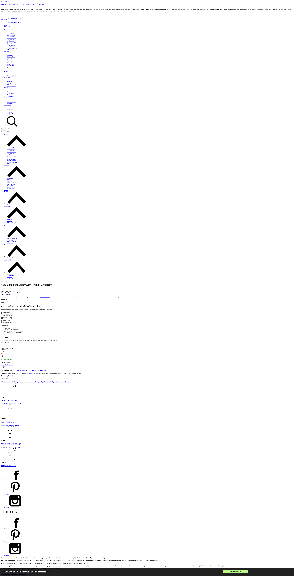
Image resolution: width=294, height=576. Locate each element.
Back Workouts (11, 36)
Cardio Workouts (11, 45)
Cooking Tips (10, 59)
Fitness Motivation (12, 91)
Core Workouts (11, 39)
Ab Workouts (10, 33)
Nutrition (6, 51)
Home (5, 25)
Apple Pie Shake (7, 422)
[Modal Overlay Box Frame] (147, 572)
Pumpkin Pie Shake (8, 466)
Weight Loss (7, 77)
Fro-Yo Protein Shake (9, 400)
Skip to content (5, 1)
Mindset (6, 67)
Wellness (6, 87)
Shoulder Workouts (12, 42)
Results (6, 97)
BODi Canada (10, 113)
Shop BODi (4, 19)
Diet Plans (9, 81)
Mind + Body (10, 93)
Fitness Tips (10, 43)
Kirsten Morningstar (13, 375)
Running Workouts (12, 48)
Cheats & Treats (11, 61)
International (7, 105)
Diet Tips (9, 83)
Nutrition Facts (11, 57)
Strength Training (11, 46)
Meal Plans (10, 62)
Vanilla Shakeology (45, 297)
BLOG (5, 288)
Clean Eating (10, 58)
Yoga (8, 49)
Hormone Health (11, 94)
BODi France (10, 110)
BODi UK (9, 112)
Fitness (6, 29)
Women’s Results (11, 102)
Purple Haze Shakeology (11, 444)
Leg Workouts (10, 41)
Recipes (6, 71)
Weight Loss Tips (11, 86)
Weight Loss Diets (11, 84)
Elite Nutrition (10, 65)
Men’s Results (10, 103)
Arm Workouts (11, 35)
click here (29, 373)
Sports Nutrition (11, 64)
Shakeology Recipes (12, 75)
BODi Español (10, 109)
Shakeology (10, 55)
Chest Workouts (11, 38)
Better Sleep (10, 96)
